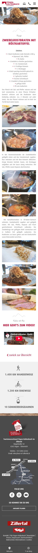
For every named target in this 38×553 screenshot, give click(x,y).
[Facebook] (11, 494)
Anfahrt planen (19, 508)
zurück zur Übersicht (19, 354)
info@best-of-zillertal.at (21, 453)
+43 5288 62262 (22, 451)
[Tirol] (19, 530)
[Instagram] (19, 494)
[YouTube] (26, 494)
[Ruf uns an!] (29, 3)
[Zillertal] (19, 523)
